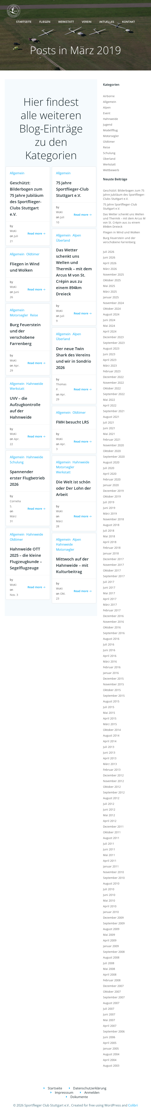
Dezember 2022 (113, 377)
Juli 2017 (108, 582)
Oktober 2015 (112, 690)
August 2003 (111, 1065)
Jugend (107, 124)
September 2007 (114, 997)
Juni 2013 (109, 752)
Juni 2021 (109, 428)
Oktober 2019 (112, 496)
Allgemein (17, 173)
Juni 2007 (109, 1014)
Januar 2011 (111, 866)
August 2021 (111, 417)
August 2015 (111, 701)
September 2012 (114, 792)
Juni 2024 (109, 320)
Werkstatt (66, 22)
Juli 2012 (108, 804)
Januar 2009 (111, 946)
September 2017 (114, 576)
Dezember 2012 (113, 775)
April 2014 (109, 741)
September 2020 (114, 456)
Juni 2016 (109, 650)
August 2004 (111, 1054)
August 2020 (111, 462)
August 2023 (111, 348)
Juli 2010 (108, 889)
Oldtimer (33, 254)
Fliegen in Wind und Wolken (121, 232)
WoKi (13, 231)
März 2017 (110, 604)
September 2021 (114, 411)
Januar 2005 (111, 1048)
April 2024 (109, 331)
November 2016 (113, 621)
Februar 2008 (112, 980)
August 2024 (111, 314)
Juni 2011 (109, 849)
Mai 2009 (109, 935)
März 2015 (110, 724)
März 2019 (110, 513)
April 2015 (109, 718)
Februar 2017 (112, 610)
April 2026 (109, 263)
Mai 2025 (109, 286)
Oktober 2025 (112, 280)
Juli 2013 (108, 747)
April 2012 (109, 821)
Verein (86, 22)
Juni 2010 (109, 895)
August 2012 (111, 798)
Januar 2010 (111, 912)
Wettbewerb (111, 170)
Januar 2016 (111, 673)
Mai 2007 (109, 1020)
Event (106, 113)
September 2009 (114, 923)
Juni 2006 (109, 1037)
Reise (34, 315)
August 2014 (111, 735)
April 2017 (109, 599)
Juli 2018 (108, 530)
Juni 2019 (109, 508)
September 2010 (114, 878)
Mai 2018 (109, 536)
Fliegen (44, 22)
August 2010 (111, 883)
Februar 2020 (112, 479)
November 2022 (113, 382)
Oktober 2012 (112, 787)
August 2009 (111, 929)
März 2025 (110, 291)
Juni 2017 (109, 587)
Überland (63, 240)
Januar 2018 (111, 553)
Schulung (17, 462)
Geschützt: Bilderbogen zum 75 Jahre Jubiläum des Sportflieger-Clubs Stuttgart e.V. (124, 195)
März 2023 (110, 365)
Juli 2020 (108, 468)
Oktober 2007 (112, 991)
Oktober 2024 (112, 308)
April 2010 (109, 906)
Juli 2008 (108, 963)
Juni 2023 (109, 354)
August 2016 (111, 639)
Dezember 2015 (113, 678)
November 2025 (113, 274)
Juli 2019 (108, 502)
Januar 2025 (111, 297)
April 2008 (109, 974)
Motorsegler (19, 315)
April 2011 (109, 861)
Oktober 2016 (112, 627)
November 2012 (113, 781)
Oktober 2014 (112, 730)
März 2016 (110, 661)
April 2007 (109, 1026)
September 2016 (114, 633)
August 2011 (111, 838)
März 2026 (110, 269)
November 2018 (113, 519)
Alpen (77, 235)
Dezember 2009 (113, 917)
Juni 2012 (109, 809)
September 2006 (114, 1031)
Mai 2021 (109, 434)
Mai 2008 (109, 969)
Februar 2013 (112, 769)
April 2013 (109, 758)
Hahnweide (34, 384)
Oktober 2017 (112, 570)
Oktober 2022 (112, 388)
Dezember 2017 (113, 559)
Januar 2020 (111, 485)
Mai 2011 (109, 855)
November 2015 (113, 684)
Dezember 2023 (113, 337)
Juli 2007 (108, 1009)
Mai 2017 (109, 593)
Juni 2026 (109, 257)
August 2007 (111, 1003)
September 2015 (114, 695)
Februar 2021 (112, 439)
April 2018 (109, 542)
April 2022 (109, 405)
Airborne (109, 96)
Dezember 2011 (113, 826)
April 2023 (109, 360)
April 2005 (109, 1043)
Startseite (23, 22)
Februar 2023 (112, 371)
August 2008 (111, 957)
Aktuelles (106, 22)
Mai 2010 (109, 900)
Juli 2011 (108, 843)
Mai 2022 (109, 400)
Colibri (133, 1105)
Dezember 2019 (113, 491)
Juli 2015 (108, 707)
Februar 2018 (112, 548)
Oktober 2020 (112, 451)
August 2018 (111, 525)
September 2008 (114, 952)
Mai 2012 (109, 815)
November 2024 (113, 303)
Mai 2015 (109, 713)
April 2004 (109, 1060)
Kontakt (128, 22)
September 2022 (114, 394)
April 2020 (109, 474)
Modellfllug (110, 130)
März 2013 (110, 764)
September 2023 (114, 343)
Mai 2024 (109, 326)
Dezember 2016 (113, 616)
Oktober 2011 (112, 832)
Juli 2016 (108, 644)
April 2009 (109, 940)
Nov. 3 (14, 595)
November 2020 (113, 445)
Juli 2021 (108, 422)
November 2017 (113, 565)
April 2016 (109, 656)
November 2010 (113, 872)
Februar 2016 (112, 667)
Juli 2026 (108, 252)
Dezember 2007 (113, 986)
